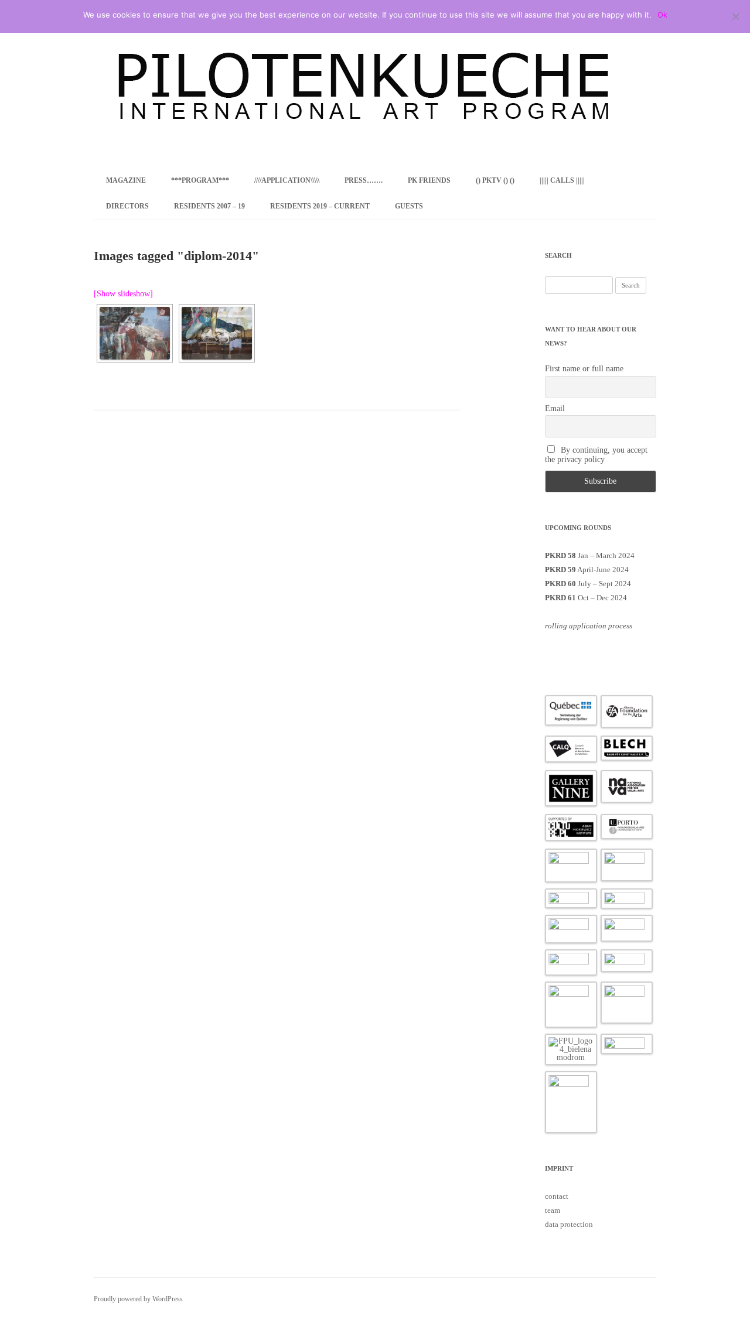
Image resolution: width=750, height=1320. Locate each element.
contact (556, 1196)
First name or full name (584, 368)
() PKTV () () (495, 180)
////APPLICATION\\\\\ (286, 180)
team (552, 1210)
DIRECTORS (127, 206)
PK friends (429, 180)
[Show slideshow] (123, 293)
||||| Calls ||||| (562, 180)
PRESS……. (364, 180)
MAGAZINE (126, 180)
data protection (569, 1224)
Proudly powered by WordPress (138, 1299)
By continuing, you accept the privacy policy (596, 455)
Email (555, 408)
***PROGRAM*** (200, 180)
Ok (662, 14)
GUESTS (409, 206)
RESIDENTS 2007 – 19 (209, 206)
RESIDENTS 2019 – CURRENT (320, 206)
